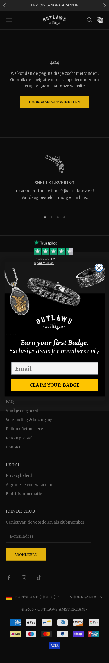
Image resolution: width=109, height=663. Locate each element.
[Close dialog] (99, 268)
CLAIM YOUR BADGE (54, 385)
